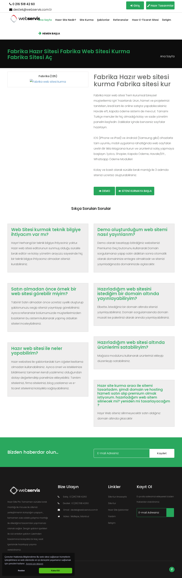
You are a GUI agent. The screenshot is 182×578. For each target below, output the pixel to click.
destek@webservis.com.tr (32, 9)
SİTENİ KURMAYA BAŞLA (136, 191)
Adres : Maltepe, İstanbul (76, 516)
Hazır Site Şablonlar (118, 509)
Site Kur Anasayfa (117, 496)
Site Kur (112, 503)
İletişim (166, 20)
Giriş (136, 5)
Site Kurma (86, 20)
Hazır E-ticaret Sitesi (145, 20)
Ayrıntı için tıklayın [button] (34, 564)
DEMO (105, 191)
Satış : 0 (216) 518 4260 (75, 496)
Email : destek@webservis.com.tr (80, 509)
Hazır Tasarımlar (161, 5)
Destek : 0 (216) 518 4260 (76, 503)
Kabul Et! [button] (55, 570)
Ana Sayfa (45, 20)
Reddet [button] (21, 570)
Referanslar (121, 20)
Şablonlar (103, 20)
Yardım (112, 516)
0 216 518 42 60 (23, 4)
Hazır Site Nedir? (65, 20)
